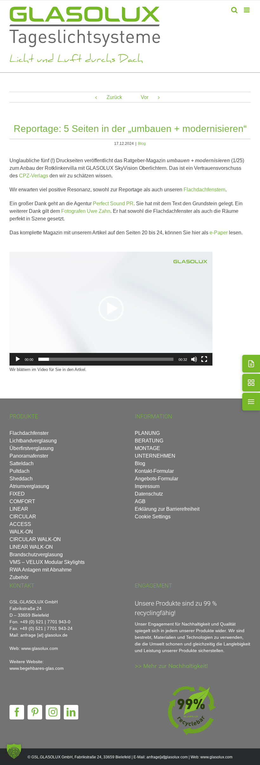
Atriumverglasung (29, 486)
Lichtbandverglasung (33, 440)
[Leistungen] (251, 401)
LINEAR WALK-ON (31, 547)
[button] (111, 308)
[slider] (105, 359)
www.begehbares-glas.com (37, 668)
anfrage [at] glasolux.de (44, 635)
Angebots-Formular (156, 478)
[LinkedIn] (71, 712)
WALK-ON (21, 531)
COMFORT (22, 501)
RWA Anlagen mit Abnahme (41, 569)
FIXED (17, 494)
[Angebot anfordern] (251, 364)
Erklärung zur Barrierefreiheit (167, 509)
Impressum (147, 486)
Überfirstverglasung (32, 448)
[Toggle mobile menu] (247, 10)
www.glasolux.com (216, 757)
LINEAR (19, 509)
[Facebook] (17, 712)
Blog (142, 143)
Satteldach (22, 463)
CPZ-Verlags (33, 175)
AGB (140, 501)
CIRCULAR (23, 516)
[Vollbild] (204, 359)
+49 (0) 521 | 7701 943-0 (45, 621)
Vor (144, 97)
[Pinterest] (35, 712)
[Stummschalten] (194, 359)
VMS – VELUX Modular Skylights (47, 562)
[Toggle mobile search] (234, 10)
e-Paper (219, 232)
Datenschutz (149, 494)
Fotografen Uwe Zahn (85, 211)
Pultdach (19, 471)
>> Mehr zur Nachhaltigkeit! (171, 665)
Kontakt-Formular (154, 471)
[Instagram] (53, 712)
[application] (111, 309)
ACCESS (20, 524)
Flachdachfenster (29, 433)
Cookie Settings (153, 516)
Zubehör (19, 577)
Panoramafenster (29, 456)
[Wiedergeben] (18, 359)
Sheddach (21, 478)
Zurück (114, 97)
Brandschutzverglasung (36, 554)
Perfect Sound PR (113, 203)
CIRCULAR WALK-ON (35, 539)
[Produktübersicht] (251, 383)
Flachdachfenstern (204, 189)
